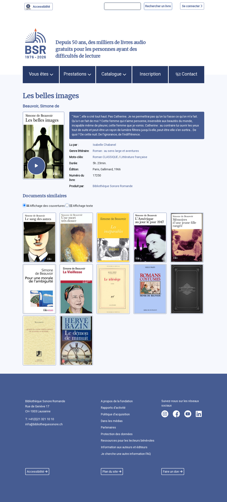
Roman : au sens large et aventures (116, 151)
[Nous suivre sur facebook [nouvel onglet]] (176, 413)
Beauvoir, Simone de (41, 106)
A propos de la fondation (117, 401)
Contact (188, 74)
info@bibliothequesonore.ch (44, 424)
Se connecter (191, 6)
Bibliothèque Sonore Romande (113, 186)
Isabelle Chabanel (104, 144)
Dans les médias (112, 421)
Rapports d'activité (113, 407)
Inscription (150, 74)
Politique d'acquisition (115, 414)
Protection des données (117, 434)
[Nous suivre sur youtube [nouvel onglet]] (187, 413)
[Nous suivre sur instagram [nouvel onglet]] (164, 413)
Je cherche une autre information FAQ (126, 454)
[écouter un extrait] (36, 166)
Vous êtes (39, 74)
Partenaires (108, 427)
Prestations (76, 74)
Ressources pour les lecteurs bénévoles (127, 440)
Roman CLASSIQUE (106, 157)
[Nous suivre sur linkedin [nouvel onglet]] (199, 413)
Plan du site (110, 471)
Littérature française (133, 157)
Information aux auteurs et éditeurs (124, 447)
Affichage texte (82, 206)
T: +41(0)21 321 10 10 (39, 419)
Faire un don (171, 471)
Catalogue (112, 74)
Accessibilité (41, 6)
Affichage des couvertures (47, 206)
